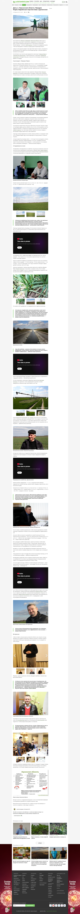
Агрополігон (16, 878)
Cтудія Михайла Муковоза (51, 911)
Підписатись (30, 905)
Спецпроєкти (29, 4)
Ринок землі (16, 894)
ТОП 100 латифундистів (17, 882)
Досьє (41, 877)
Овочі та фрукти (25, 887)
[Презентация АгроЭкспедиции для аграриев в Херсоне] (30, 656)
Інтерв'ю (16, 4)
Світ (23, 877)
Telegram (50, 890)
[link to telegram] (50, 905)
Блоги (24, 4)
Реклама (50, 873)
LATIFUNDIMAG (60, 890)
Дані (41, 873)
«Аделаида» (41, 687)
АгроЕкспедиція (17, 880)
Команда (58, 885)
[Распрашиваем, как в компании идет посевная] (30, 89)
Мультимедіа (43, 883)
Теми (15, 887)
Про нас (58, 875)
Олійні (23, 880)
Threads (49, 897)
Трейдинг (15, 892)
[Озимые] (30, 286)
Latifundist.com (61, 873)
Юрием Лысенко (39, 591)
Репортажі (44, 4)
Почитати (33, 873)
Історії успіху (49, 4)
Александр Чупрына (43, 151)
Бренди (41, 880)
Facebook (50, 886)
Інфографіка (35, 4)
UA (63, 2)
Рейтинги (33, 880)
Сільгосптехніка (25, 882)
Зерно (23, 878)
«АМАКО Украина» (17, 130)
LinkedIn (49, 893)
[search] (66, 2)
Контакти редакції (60, 884)
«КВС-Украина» (29, 45)
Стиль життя (55, 4)
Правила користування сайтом (59, 881)
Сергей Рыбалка (32, 688)
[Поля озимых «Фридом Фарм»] (30, 198)
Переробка (24, 889)
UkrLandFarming (20, 720)
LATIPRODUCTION (61, 893)
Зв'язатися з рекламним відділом (50, 880)
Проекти (16, 873)
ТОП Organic (16, 884)
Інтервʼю (20, 835)
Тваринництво (17, 890)
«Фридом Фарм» (42, 54)
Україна (23, 875)
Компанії (41, 878)
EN (64, 2)
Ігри (40, 4)
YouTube (49, 888)
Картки (61, 4)
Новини (38, 835)
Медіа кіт (50, 875)
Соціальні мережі (50, 884)
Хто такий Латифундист (59, 878)
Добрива (24, 891)
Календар (41, 875)
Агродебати (33, 885)
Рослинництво (16, 888)
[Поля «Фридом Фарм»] (30, 397)
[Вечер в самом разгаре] (30, 744)
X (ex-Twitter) (50, 895)
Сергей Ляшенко (44, 150)
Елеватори (24, 884)
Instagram (50, 891)
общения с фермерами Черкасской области (30, 40)
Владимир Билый (27, 498)
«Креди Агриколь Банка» (24, 594)
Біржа (58, 888)
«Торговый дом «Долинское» (19, 55)
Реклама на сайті (51, 877)
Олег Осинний (41, 720)
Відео (21, 4)
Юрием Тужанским (20, 268)
